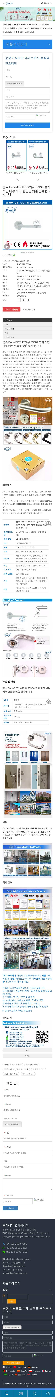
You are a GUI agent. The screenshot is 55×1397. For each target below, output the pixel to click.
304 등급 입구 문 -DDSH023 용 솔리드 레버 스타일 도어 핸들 (38, 173)
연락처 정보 (9, 337)
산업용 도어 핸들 (11, 1074)
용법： (5, 286)
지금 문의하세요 (27, 125)
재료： (5, 276)
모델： (5, 264)
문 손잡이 (8, 1069)
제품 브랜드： (7, 267)
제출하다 (10, 1208)
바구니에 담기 (30, 310)
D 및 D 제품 (9, 329)
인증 (6, 333)
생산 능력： (7, 295)
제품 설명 (8, 320)
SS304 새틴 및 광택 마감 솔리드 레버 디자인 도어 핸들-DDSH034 (16, 173)
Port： (5, 292)
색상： (5, 282)
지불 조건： (7, 289)
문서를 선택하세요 (14, 83)
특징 (6, 324)
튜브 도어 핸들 (22, 1069)
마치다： (6, 279)
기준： (5, 270)
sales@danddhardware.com (17, 1259)
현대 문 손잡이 (28, 1074)
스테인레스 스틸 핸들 (12, 1064)
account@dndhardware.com (15, 1273)
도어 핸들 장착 (32, 1064)
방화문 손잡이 (38, 1069)
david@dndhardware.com (14, 1266)
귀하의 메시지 (11, 309)
